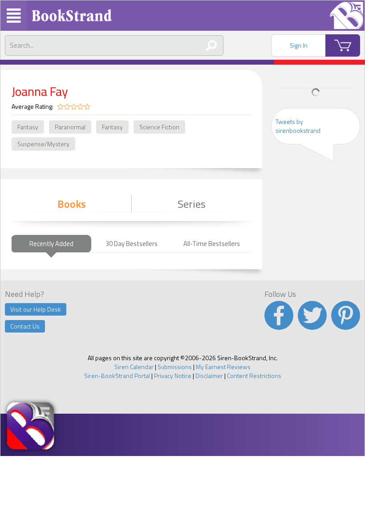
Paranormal (70, 127)
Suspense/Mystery (43, 143)
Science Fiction (159, 127)
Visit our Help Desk (35, 309)
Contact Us (25, 326)
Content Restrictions (254, 375)
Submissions (175, 366)
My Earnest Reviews (223, 366)
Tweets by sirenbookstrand (298, 126)
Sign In (299, 45)
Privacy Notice (172, 375)
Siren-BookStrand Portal (117, 375)
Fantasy (27, 127)
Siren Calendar (134, 366)
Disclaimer (209, 375)
